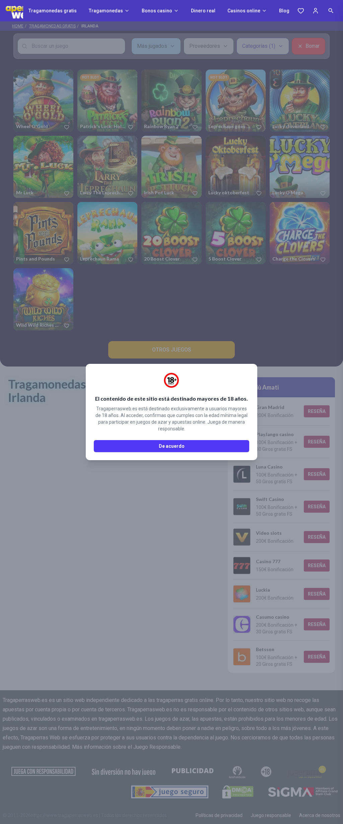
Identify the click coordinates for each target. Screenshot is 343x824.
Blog (284, 10)
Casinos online (243, 10)
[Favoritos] (301, 11)
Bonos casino (157, 10)
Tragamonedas (106, 10)
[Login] (316, 11)
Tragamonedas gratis (52, 10)
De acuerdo (172, 446)
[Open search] (331, 10)
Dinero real (203, 10)
